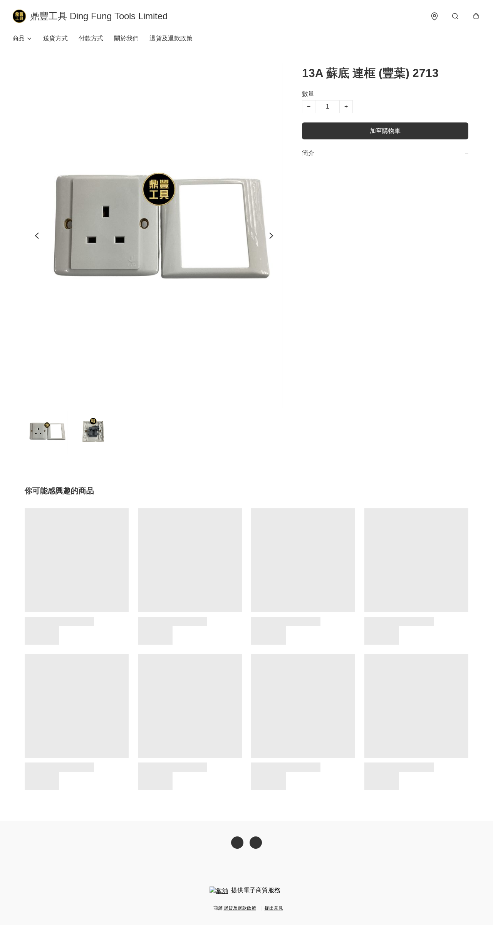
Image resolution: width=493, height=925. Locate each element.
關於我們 (126, 38)
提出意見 (274, 908)
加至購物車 (385, 130)
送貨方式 (55, 38)
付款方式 (91, 38)
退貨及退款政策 (171, 38)
